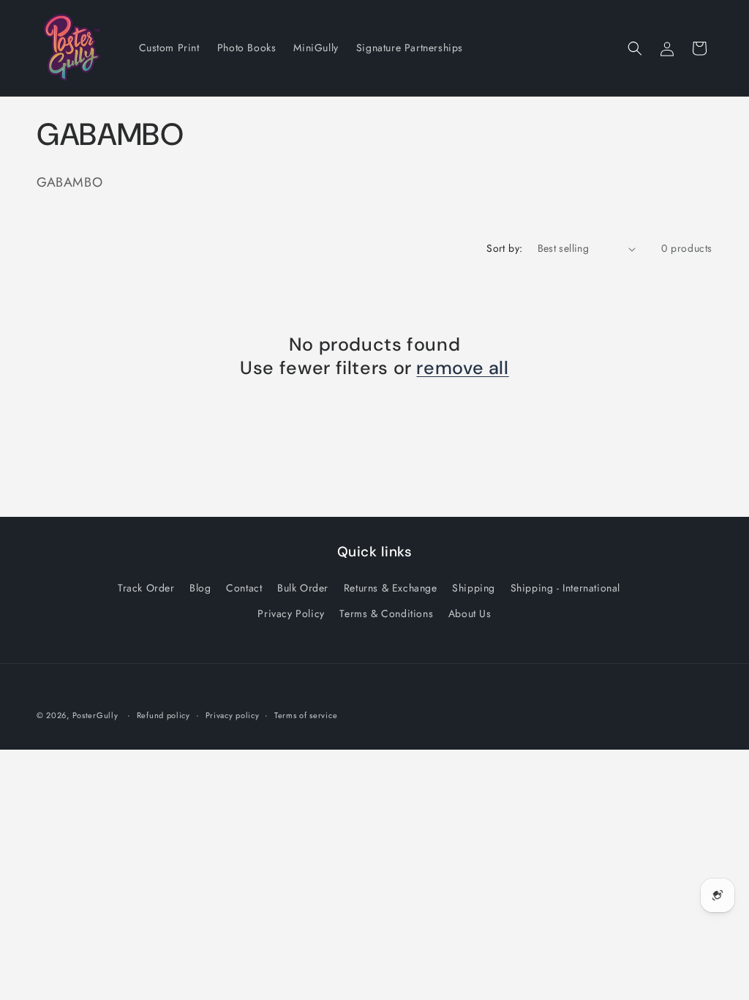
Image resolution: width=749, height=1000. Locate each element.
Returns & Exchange (390, 588)
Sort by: (504, 248)
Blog (200, 588)
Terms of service (305, 715)
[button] (635, 48)
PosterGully (95, 715)
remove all (462, 368)
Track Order (146, 588)
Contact (244, 588)
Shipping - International (565, 588)
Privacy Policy (290, 613)
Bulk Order (302, 588)
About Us (470, 613)
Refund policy (163, 715)
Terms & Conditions (386, 613)
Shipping (473, 588)
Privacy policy (233, 715)
